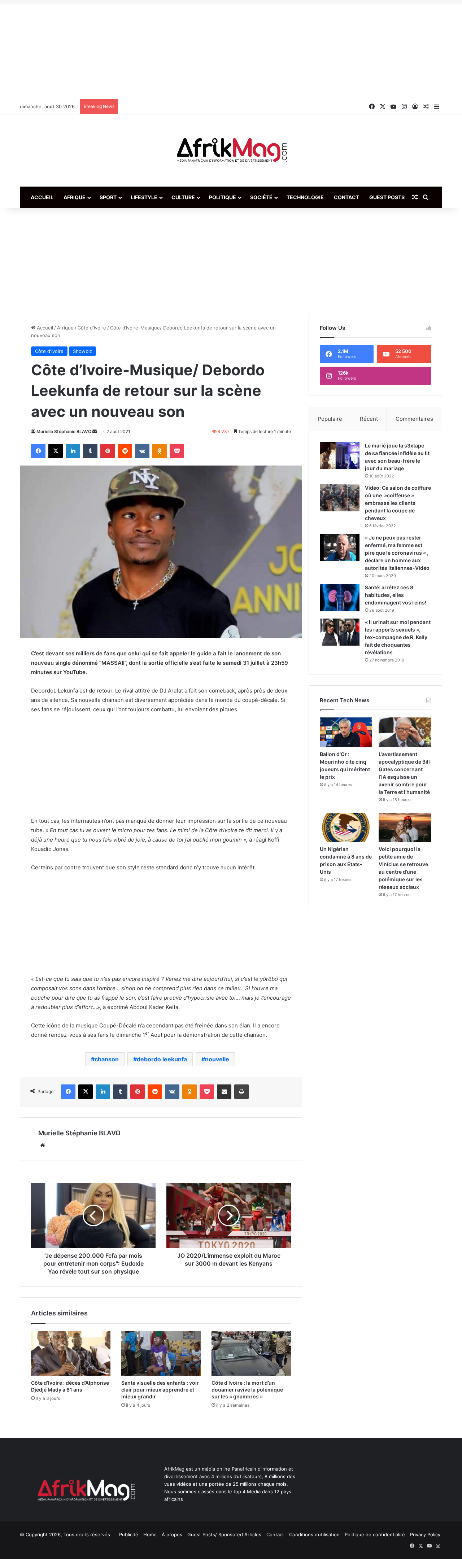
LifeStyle (144, 197)
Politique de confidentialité (375, 1534)
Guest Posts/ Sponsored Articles (224, 1534)
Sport (108, 197)
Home (150, 1534)
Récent (369, 418)
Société (261, 197)
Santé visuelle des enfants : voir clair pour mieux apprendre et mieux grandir (160, 1389)
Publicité (128, 1534)
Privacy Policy (425, 1534)
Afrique (75, 197)
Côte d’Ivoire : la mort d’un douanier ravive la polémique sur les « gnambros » (247, 1389)
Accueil (42, 197)
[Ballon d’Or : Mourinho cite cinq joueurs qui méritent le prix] (346, 732)
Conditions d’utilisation (314, 1534)
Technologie (305, 197)
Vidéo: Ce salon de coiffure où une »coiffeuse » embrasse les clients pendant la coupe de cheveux (398, 503)
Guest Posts (387, 197)
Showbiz (82, 351)
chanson (107, 1059)
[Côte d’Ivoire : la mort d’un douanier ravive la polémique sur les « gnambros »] (251, 1353)
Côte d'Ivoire (92, 328)
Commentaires (414, 418)
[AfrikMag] (231, 150)
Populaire (330, 418)
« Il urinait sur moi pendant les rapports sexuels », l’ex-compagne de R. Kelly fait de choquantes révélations (398, 637)
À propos (172, 1534)
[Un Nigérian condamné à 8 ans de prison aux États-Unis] (346, 827)
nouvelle (217, 1059)
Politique (222, 197)
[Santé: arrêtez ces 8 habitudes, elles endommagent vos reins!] (339, 597)
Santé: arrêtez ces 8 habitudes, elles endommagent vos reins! (395, 595)
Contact (346, 197)
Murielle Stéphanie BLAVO (63, 431)
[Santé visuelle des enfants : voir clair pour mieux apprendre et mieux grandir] (161, 1353)
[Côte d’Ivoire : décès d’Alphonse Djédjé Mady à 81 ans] (70, 1353)
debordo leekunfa (162, 1059)
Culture (183, 197)
